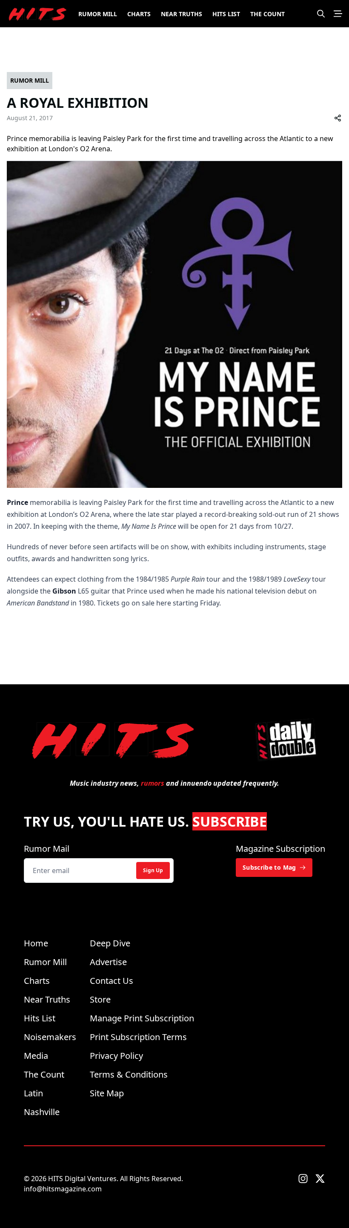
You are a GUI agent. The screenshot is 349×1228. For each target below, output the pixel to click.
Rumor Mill (97, 14)
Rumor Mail (46, 848)
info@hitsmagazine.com (63, 1188)
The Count (267, 14)
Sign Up (153, 870)
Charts (139, 14)
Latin (33, 1093)
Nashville (42, 1112)
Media (36, 1055)
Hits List (226, 14)
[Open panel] (338, 13)
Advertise (108, 962)
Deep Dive (110, 943)
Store (100, 999)
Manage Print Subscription (142, 1018)
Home (36, 943)
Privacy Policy (116, 1055)
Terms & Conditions (129, 1074)
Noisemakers (50, 1037)
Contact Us (111, 980)
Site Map (107, 1093)
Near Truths (181, 14)
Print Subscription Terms (138, 1037)
